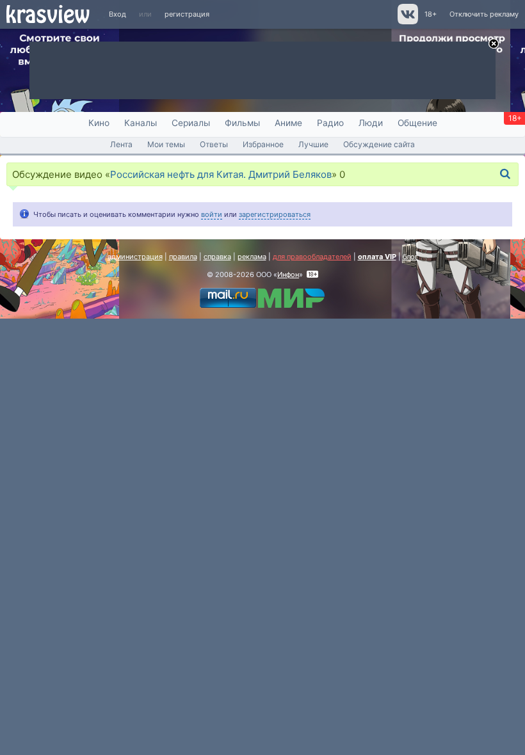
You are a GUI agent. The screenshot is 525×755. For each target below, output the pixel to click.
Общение (417, 123)
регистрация (187, 14)
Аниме (288, 123)
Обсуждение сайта (379, 144)
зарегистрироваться (275, 214)
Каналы (140, 123)
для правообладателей (312, 256)
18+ (430, 14)
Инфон (288, 274)
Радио (330, 123)
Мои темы (166, 144)
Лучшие (313, 144)
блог (410, 256)
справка (217, 256)
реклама (252, 256)
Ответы (214, 144)
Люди (371, 123)
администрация (135, 256)
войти (211, 214)
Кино (98, 123)
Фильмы (242, 123)
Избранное (263, 144)
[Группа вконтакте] (407, 21)
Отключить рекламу (484, 14)
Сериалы (191, 123)
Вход (117, 14)
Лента (121, 144)
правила (183, 256)
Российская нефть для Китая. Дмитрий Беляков (221, 174)
